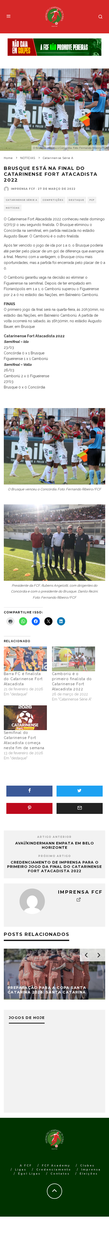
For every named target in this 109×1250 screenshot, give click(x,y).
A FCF (26, 1165)
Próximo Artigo (54, 856)
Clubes (87, 1165)
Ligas (20, 1169)
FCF (91, 200)
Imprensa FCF (23, 189)
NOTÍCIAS (13, 208)
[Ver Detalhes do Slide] (54, 47)
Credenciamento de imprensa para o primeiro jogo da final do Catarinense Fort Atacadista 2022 (54, 866)
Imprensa (91, 1169)
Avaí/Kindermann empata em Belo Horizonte (54, 845)
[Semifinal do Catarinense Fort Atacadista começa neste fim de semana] (25, 717)
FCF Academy (56, 1165)
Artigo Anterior (54, 837)
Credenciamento (53, 1169)
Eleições (89, 1173)
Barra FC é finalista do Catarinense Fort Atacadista (23, 679)
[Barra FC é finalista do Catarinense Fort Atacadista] (25, 659)
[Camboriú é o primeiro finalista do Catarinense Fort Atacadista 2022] (73, 659)
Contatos (60, 1173)
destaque (76, 200)
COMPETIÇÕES (53, 200)
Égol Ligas (29, 1173)
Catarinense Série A (21, 200)
